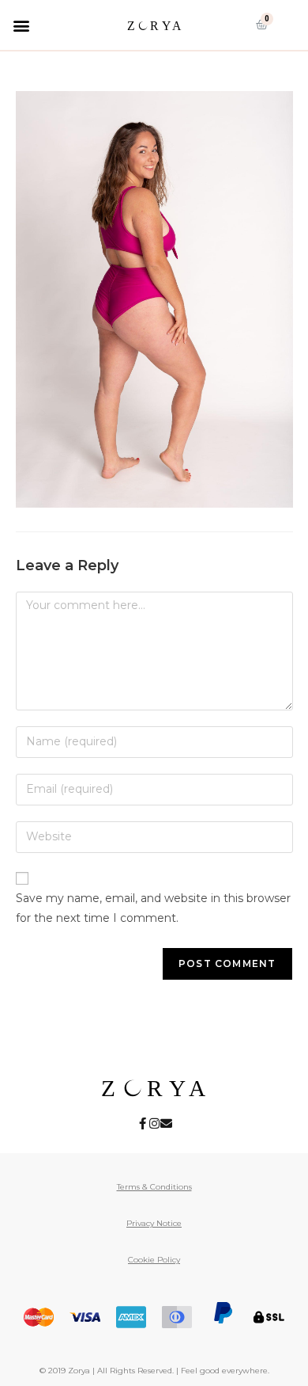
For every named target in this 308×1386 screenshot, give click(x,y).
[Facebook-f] (142, 1123)
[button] (21, 25)
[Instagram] (154, 1123)
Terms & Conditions (154, 1187)
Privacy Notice (154, 1223)
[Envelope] (166, 1123)
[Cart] (262, 24)
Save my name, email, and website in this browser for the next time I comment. (153, 908)
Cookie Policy (154, 1260)
